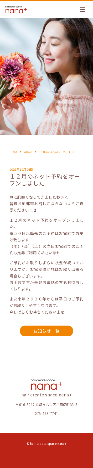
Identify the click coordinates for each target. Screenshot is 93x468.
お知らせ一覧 (46, 331)
